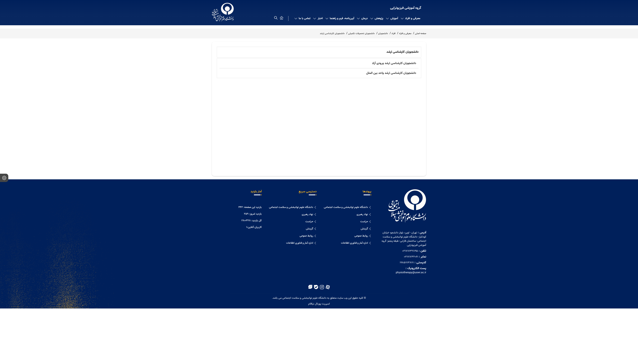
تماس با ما (305, 18)
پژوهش (379, 18)
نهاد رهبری (362, 214)
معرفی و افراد (412, 18)
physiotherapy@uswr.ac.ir (411, 273)
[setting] (4, 178)
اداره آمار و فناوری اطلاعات (354, 243)
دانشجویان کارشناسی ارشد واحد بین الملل (391, 73)
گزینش (364, 229)
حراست (364, 222)
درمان (364, 18)
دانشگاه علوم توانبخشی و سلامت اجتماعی (346, 207)
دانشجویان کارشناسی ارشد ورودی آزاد (394, 63)
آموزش (394, 18)
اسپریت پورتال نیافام (319, 304)
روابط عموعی (361, 236)
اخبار (320, 18)
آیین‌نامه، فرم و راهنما (342, 18)
